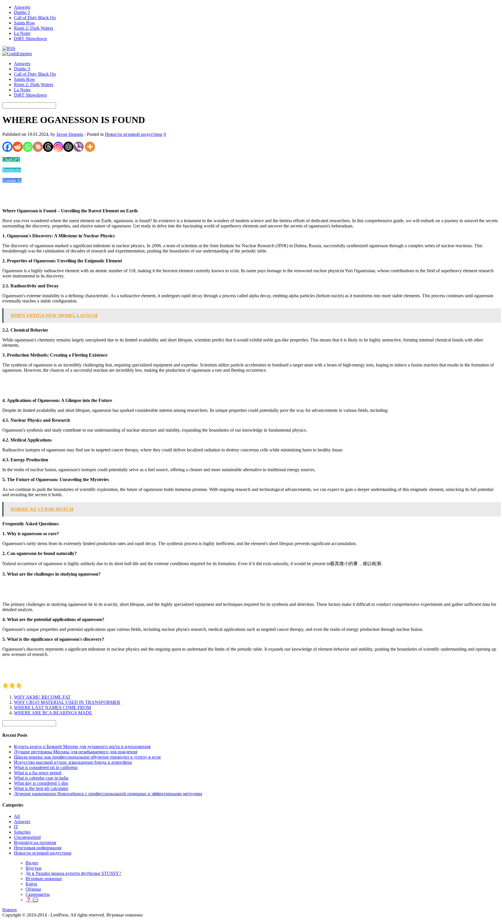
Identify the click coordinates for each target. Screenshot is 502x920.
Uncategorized (27, 837)
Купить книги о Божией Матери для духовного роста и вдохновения (82, 746)
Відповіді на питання (35, 842)
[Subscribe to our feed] (8, 48)
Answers (22, 7)
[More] (90, 147)
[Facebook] (7, 147)
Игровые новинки (44, 878)
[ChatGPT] (68, 147)
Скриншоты (38, 894)
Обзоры (33, 889)
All (17, 816)
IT (16, 826)
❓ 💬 (32, 899)
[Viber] (78, 147)
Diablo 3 (22, 12)
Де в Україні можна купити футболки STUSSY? (73, 873)
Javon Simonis (69, 134)
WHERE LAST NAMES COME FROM (52, 707)
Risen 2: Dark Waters (33, 28)
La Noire (22, 33)
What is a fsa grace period (37, 772)
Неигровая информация (37, 847)
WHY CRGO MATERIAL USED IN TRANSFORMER (67, 702)
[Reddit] (17, 147)
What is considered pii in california (46, 767)
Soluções (22, 832)
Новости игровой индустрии (133, 134)
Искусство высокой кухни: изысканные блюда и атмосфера (73, 762)
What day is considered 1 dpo (41, 783)
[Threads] (48, 147)
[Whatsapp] (28, 147)
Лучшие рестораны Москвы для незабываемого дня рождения (75, 751)
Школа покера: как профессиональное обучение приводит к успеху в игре (87, 756)
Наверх (9, 909)
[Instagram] (58, 147)
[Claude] (38, 147)
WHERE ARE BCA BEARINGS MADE (53, 712)
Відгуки (34, 868)
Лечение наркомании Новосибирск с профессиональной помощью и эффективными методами (108, 793)
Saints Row (24, 22)
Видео (32, 862)
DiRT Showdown (30, 38)
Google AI (12, 180)
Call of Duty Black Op (35, 17)
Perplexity (11, 170)
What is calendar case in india (41, 777)
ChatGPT (11, 159)
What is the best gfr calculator (41, 788)
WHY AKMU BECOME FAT (42, 697)
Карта (31, 883)
